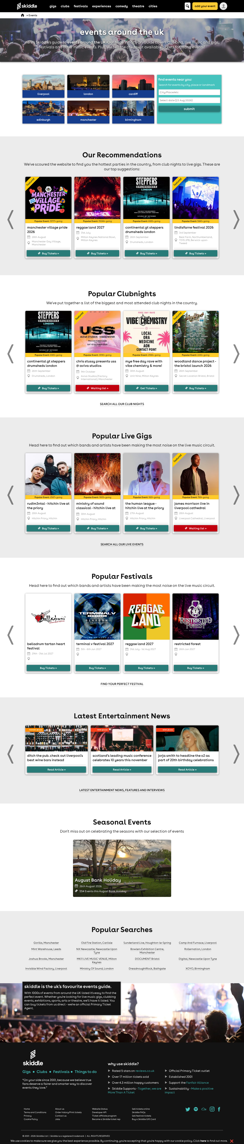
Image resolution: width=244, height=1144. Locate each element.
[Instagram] (212, 1110)
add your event (205, 6)
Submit (189, 109)
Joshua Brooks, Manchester (46, 958)
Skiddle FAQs (138, 1112)
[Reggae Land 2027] (146, 616)
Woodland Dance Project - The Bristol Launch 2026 (195, 363)
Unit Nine (135, 376)
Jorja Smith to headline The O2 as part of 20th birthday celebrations (186, 757)
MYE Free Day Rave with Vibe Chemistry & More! (143, 363)
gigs (53, 6)
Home (27, 1109)
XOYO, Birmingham (197, 968)
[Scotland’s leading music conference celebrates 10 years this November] (122, 738)
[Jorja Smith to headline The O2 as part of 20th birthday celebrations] (187, 738)
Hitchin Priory (40, 518)
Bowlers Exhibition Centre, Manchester (147, 950)
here (203, 1140)
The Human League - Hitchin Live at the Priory (144, 505)
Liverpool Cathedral (191, 518)
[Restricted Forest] (196, 616)
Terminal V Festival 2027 (95, 644)
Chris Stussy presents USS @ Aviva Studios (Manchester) (96, 365)
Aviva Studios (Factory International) (94, 378)
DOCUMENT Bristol (147, 958)
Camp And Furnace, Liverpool (198, 942)
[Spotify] (196, 1110)
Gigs (26, 1071)
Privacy (27, 1115)
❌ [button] (232, 1141)
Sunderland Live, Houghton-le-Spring (147, 942)
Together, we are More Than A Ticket (134, 1090)
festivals (81, 6)
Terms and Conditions (35, 1112)
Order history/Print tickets (68, 1112)
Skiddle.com (32, 6)
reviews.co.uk (145, 1071)
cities (153, 6)
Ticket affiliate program (104, 1115)
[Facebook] (219, 1110)
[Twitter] (187, 1110)
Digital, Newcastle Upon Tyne (198, 958)
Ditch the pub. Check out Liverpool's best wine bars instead (55, 757)
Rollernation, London (197, 949)
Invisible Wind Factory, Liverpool (46, 968)
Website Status (100, 1109)
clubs (65, 6)
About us (59, 1109)
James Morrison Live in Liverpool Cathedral (191, 505)
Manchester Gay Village (46, 241)
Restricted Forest (187, 644)
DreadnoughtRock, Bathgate (147, 968)
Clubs (42, 1071)
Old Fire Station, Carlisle (96, 942)
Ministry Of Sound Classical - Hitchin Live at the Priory (96, 507)
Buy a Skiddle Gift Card (144, 1119)
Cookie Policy (31, 1119)
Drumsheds (136, 242)
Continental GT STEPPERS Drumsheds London (144, 229)
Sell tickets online (141, 1109)
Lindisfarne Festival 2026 (194, 227)
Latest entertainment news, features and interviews (122, 790)
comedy (122, 6)
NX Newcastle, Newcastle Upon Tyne (96, 950)
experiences (101, 6)
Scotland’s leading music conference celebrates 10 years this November (122, 757)
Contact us (61, 1115)
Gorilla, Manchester (46, 942)
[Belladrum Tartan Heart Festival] (48, 616)
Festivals (61, 1071)
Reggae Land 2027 (90, 227)
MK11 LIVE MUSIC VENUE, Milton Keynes (97, 960)
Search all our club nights (122, 404)
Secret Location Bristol (192, 376)
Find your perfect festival (122, 684)
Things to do (86, 1071)
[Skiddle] (32, 1057)
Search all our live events (121, 544)
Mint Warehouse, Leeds (46, 949)
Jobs (57, 1119)
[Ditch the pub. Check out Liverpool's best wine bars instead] (56, 738)
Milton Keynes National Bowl (98, 237)
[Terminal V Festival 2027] (97, 616)
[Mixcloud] (203, 1110)
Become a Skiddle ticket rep (106, 1119)
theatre (138, 6)
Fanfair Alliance (197, 1083)
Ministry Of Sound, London (97, 968)
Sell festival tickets (141, 1115)
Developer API (99, 1112)
